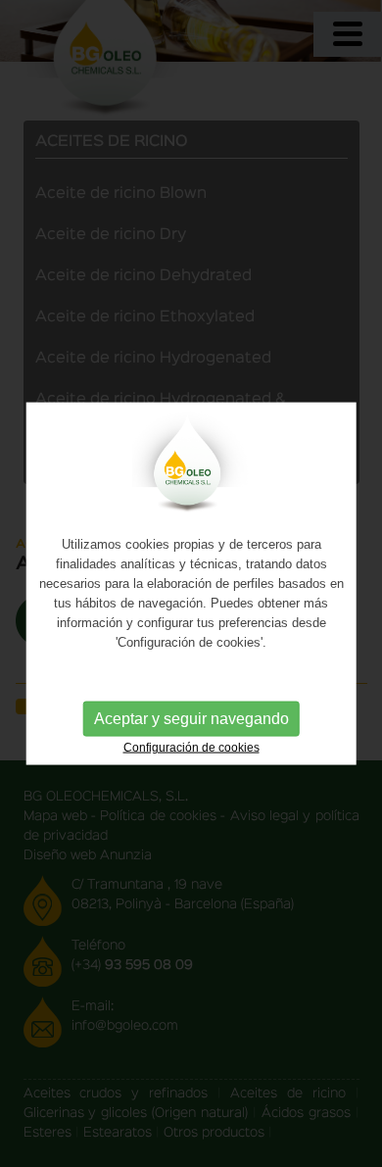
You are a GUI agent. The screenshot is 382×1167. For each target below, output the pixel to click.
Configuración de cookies (191, 747)
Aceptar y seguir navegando (191, 717)
